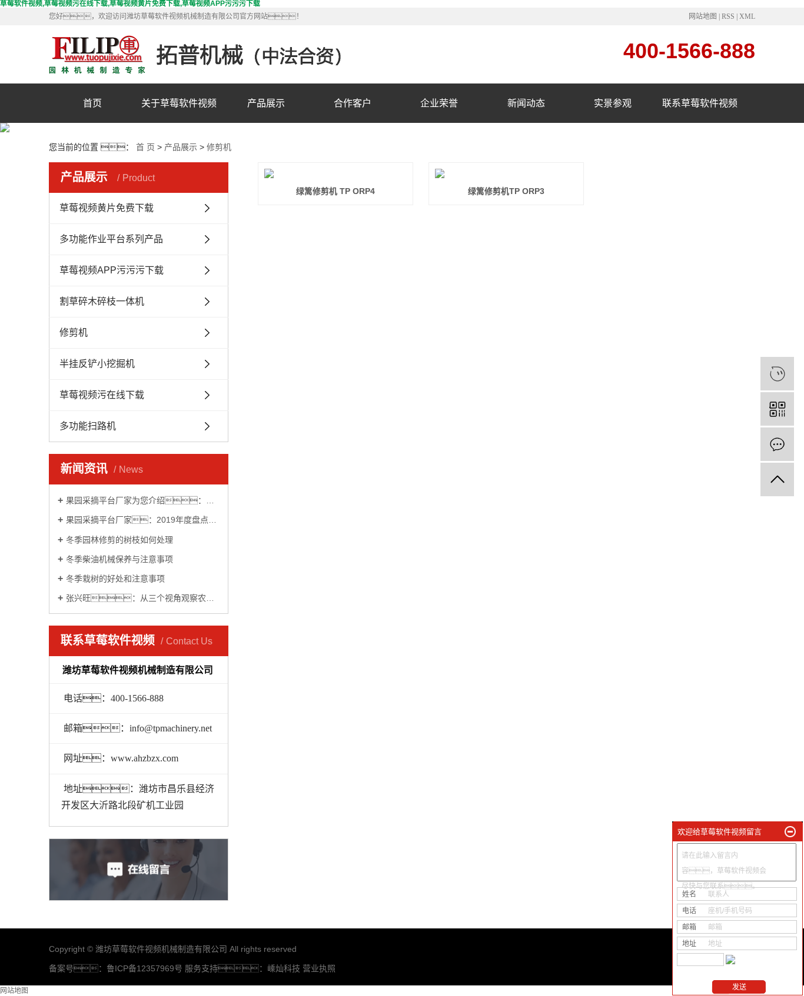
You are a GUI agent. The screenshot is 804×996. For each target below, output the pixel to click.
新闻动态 (526, 103)
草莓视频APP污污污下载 (111, 270)
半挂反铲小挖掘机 (97, 364)
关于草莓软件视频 (179, 103)
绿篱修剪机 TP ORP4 (335, 191)
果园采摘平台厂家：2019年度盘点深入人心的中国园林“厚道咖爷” (143, 519)
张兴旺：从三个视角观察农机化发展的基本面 (143, 598)
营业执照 (319, 968)
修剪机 (219, 147)
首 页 (145, 147)
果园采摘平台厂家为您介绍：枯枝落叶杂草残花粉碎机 (143, 500)
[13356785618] (777, 373)
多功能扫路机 (87, 426)
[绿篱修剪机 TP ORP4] (335, 173)
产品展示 (266, 103)
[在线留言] (777, 444)
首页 (92, 103)
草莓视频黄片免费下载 (106, 208)
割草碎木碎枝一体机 (101, 301)
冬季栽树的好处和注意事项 (115, 578)
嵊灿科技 (283, 968)
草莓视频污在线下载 (101, 395)
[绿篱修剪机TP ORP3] (506, 173)
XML (747, 16)
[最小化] (790, 832)
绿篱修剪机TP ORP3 (506, 191)
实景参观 (613, 103)
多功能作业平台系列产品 (111, 239)
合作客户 (352, 103)
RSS (728, 16)
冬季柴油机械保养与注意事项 (119, 559)
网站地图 (703, 16)
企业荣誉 (439, 103)
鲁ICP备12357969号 (144, 968)
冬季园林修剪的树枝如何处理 (119, 539)
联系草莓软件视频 (699, 103)
